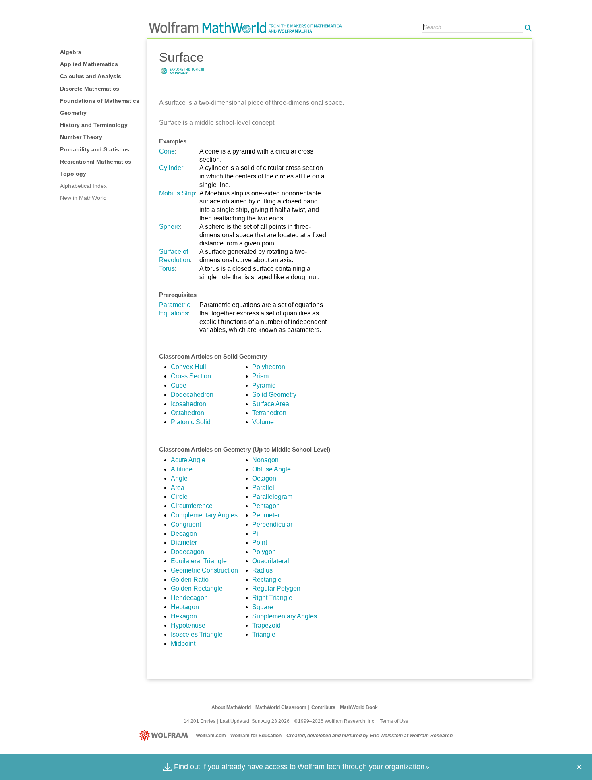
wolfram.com (211, 736)
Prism (260, 376)
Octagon (264, 478)
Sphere (169, 226)
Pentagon (266, 505)
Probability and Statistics (94, 149)
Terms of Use (394, 721)
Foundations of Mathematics (99, 101)
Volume (263, 422)
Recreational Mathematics (95, 161)
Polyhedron (268, 366)
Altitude (182, 469)
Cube (178, 385)
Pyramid (264, 385)
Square (262, 607)
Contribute (323, 707)
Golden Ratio (190, 579)
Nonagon (265, 459)
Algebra (70, 52)
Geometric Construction (204, 570)
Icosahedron (188, 403)
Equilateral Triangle (199, 561)
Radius (262, 570)
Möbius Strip (177, 193)
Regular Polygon (276, 588)
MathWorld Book (359, 707)
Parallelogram (272, 496)
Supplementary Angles (284, 616)
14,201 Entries (199, 721)
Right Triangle (272, 597)
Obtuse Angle (271, 469)
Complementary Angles (204, 515)
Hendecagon (189, 597)
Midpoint (183, 643)
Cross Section (191, 376)
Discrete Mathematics (89, 88)
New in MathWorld (83, 198)
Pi (255, 533)
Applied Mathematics (89, 64)
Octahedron (187, 412)
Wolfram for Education (256, 736)
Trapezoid (266, 625)
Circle (179, 496)
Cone (167, 151)
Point (259, 542)
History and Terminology (94, 125)
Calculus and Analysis (90, 76)
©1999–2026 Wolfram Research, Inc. (334, 721)
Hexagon (184, 616)
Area (177, 487)
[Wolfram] (165, 736)
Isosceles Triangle (197, 634)
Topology (73, 173)
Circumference (192, 505)
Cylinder (171, 167)
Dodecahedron (192, 394)
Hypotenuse (188, 625)
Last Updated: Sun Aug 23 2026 (255, 721)
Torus (167, 268)
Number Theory (81, 137)
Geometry (73, 113)
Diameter (184, 542)
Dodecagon (187, 551)
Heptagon (185, 607)
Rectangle (267, 579)
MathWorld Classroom (280, 707)
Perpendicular (272, 524)
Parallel (263, 487)
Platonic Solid (191, 422)
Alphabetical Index (83, 186)
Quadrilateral (270, 561)
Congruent (186, 524)
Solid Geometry (274, 394)
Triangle (263, 634)
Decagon (184, 533)
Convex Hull (188, 366)
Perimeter (266, 515)
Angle (179, 478)
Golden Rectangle (197, 588)
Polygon (264, 551)
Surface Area (270, 403)
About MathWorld (231, 707)
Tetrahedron (269, 412)
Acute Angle (188, 459)
